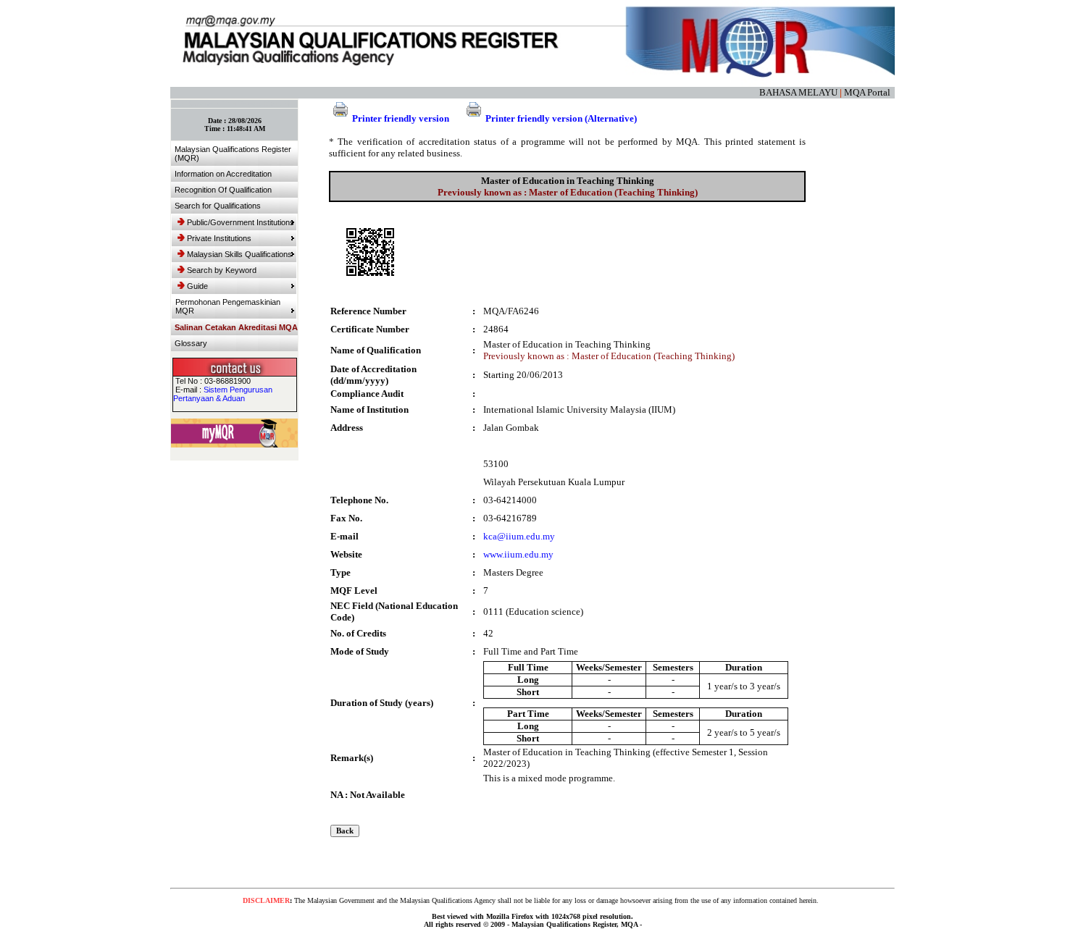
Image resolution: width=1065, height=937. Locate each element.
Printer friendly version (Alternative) (561, 118)
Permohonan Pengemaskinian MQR (227, 306)
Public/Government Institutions (240, 222)
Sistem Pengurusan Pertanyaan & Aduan (222, 394)
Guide (197, 286)
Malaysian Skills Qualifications (239, 254)
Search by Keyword (221, 270)
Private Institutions (219, 238)
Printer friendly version (400, 118)
